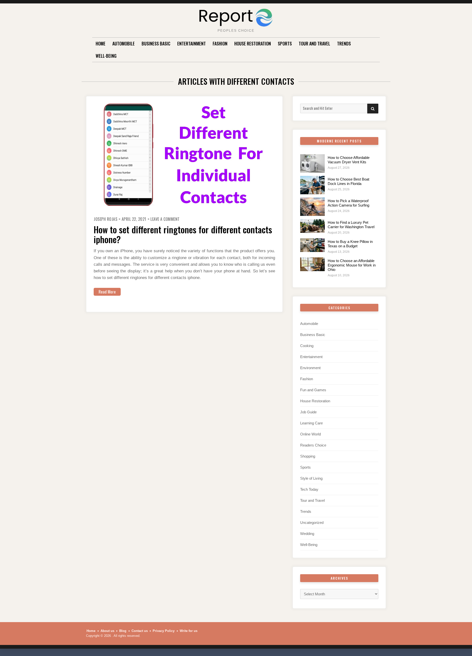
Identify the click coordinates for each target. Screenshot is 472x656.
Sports (285, 43)
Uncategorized (312, 522)
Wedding (307, 533)
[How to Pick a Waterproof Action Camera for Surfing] (312, 206)
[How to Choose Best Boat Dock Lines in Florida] (312, 185)
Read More (107, 292)
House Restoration (252, 43)
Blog (122, 631)
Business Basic (156, 43)
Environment (310, 368)
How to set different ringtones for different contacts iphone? (183, 234)
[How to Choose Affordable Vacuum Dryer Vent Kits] (312, 163)
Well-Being (106, 56)
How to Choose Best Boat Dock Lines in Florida (348, 181)
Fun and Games (313, 390)
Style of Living (311, 478)
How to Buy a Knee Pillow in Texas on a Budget (350, 243)
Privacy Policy (164, 631)
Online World (310, 434)
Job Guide (308, 412)
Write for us (188, 631)
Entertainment (191, 43)
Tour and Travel (314, 43)
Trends (344, 43)
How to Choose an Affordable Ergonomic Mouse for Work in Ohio (352, 265)
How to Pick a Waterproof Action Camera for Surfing (348, 203)
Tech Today (309, 489)
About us (107, 631)
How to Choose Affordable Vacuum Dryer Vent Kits (348, 159)
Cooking (306, 346)
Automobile (123, 43)
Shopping (307, 456)
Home (100, 43)
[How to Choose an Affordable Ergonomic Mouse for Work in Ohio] (312, 264)
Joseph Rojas (105, 219)
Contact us (140, 631)
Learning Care (311, 423)
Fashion (220, 43)
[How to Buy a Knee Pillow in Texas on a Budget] (312, 245)
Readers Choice (313, 445)
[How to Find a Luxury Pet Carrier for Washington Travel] (312, 226)
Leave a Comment (165, 219)
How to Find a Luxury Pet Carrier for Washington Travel (351, 224)
